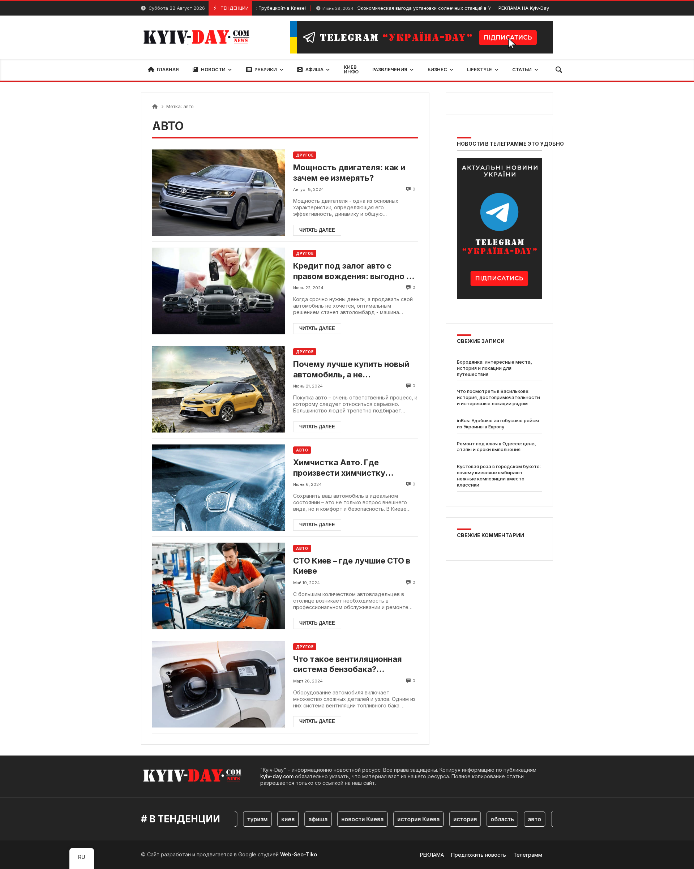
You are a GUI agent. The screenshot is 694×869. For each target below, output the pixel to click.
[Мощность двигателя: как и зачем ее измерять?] (218, 192)
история (450, 819)
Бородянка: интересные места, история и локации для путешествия (494, 368)
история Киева (404, 819)
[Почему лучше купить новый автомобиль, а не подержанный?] (218, 389)
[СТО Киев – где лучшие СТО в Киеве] (218, 586)
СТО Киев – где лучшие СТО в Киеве (351, 566)
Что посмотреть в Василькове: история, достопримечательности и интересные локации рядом (498, 398)
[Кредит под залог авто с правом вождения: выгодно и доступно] (218, 291)
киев (273, 819)
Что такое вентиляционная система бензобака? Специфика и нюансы (347, 664)
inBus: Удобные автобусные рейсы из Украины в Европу (498, 423)
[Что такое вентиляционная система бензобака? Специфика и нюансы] (218, 684)
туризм (242, 819)
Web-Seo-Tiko (298, 854)
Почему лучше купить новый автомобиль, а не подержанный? (351, 369)
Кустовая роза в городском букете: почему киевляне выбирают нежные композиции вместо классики (499, 476)
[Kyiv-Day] (199, 37)
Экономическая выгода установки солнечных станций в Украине (397, 8)
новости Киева (348, 819)
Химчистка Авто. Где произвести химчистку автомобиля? (339, 468)
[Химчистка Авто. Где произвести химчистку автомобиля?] (218, 487)
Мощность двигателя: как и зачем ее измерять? (349, 173)
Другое (304, 155)
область (488, 819)
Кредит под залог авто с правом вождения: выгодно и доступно (352, 271)
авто (520, 819)
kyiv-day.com (277, 776)
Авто (302, 450)
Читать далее (317, 230)
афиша (303, 819)
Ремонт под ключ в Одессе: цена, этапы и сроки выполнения (496, 447)
